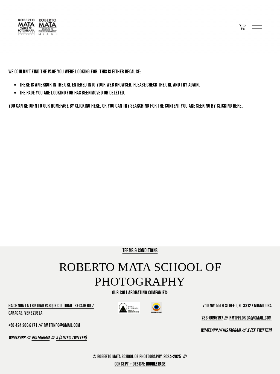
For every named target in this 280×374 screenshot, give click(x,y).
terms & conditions (140, 250)
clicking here (87, 106)
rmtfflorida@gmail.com (250, 318)
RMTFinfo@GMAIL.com (62, 325)
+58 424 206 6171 (22, 325)
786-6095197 (212, 318)
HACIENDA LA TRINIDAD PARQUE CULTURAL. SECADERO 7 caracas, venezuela (51, 309)
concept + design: (140, 364)
